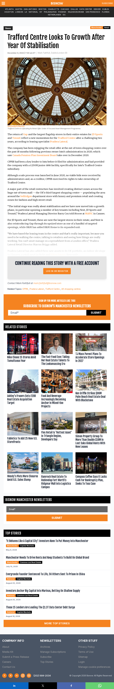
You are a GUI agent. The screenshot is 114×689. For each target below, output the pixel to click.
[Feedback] (29, 675)
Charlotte (53, 9)
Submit (96, 312)
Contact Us (8, 666)
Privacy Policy (86, 646)
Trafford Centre (66, 138)
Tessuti (16, 138)
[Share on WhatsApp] (100, 685)
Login (81, 661)
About (5, 646)
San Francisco (93, 12)
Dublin (105, 9)
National (33, 12)
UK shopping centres (71, 289)
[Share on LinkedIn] (14, 685)
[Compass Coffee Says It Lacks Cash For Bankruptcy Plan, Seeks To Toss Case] (91, 471)
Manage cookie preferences (94, 666)
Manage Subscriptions (53, 651)
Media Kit (7, 651)
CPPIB (25, 289)
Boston (42, 9)
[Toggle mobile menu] (4, 3)
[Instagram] (23, 675)
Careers (6, 661)
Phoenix (62, 12)
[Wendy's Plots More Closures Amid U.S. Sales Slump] (23, 471)
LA (26, 12)
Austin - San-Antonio (26, 9)
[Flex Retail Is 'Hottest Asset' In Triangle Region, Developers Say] (57, 431)
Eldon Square (57, 254)
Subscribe (107, 3)
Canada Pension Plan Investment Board (35, 155)
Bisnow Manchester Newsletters (28, 500)
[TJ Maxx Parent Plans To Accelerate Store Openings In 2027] (91, 350)
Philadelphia (50, 12)
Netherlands (54, 15)
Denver (97, 9)
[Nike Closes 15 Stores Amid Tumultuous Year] (23, 350)
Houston (9, 12)
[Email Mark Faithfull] (66, 53)
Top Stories (46, 661)
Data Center (86, 9)
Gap (25, 134)
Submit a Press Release (15, 656)
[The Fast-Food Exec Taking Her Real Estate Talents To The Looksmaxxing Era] (57, 350)
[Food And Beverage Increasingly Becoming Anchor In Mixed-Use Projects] (57, 389)
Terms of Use (85, 651)
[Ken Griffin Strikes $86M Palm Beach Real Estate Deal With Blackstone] (91, 389)
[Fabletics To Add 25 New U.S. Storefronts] (23, 431)
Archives (45, 646)
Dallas (74, 9)
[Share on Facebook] (71, 685)
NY (41, 12)
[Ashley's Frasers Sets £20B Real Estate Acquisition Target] (23, 389)
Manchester (96, 27)
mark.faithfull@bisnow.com (47, 283)
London (19, 12)
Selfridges (26, 196)
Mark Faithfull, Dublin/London (51, 53)
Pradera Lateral (58, 141)
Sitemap (83, 656)
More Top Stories (57, 623)
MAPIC (89, 213)
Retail (106, 27)
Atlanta (9, 9)
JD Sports (97, 134)
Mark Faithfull (23, 283)
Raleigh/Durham (76, 12)
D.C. (64, 15)
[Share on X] (43, 685)
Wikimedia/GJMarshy (16, 126)
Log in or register (57, 271)
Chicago (65, 9)
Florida (106, 12)
